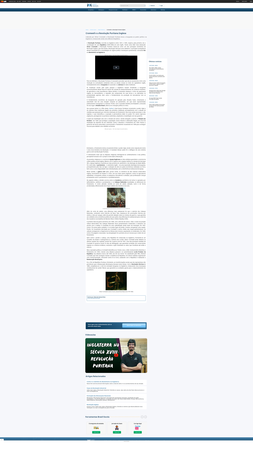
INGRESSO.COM (12, 1)
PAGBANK (24, 1)
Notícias (163, 10)
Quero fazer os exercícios (134, 325)
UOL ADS (39, 1)
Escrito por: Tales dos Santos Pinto (96, 297)
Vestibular (124, 10)
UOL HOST (19, 1)
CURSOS (29, 1)
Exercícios (153, 10)
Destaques (101, 10)
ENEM (133, 10)
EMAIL (251, 1)
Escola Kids (143, 10)
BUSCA (237, 1)
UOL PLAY (34, 1)
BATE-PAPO (244, 1)
